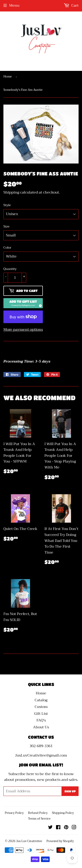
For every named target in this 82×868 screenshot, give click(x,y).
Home (7, 76)
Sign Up (70, 791)
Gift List (41, 713)
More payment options (23, 330)
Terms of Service (39, 818)
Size (6, 226)
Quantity (10, 268)
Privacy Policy (14, 812)
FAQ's (41, 720)
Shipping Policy (63, 812)
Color (7, 247)
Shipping (11, 192)
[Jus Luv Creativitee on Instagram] (74, 828)
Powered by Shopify (60, 841)
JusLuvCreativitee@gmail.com (41, 755)
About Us (41, 727)
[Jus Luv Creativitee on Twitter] (50, 828)
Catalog (41, 700)
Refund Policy (38, 812)
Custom (41, 707)
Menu (14, 5)
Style (7, 205)
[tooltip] (40, 305)
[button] (23, 303)
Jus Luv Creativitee (29, 841)
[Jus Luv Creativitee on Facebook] (58, 828)
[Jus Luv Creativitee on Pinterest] (66, 828)
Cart (74, 5)
